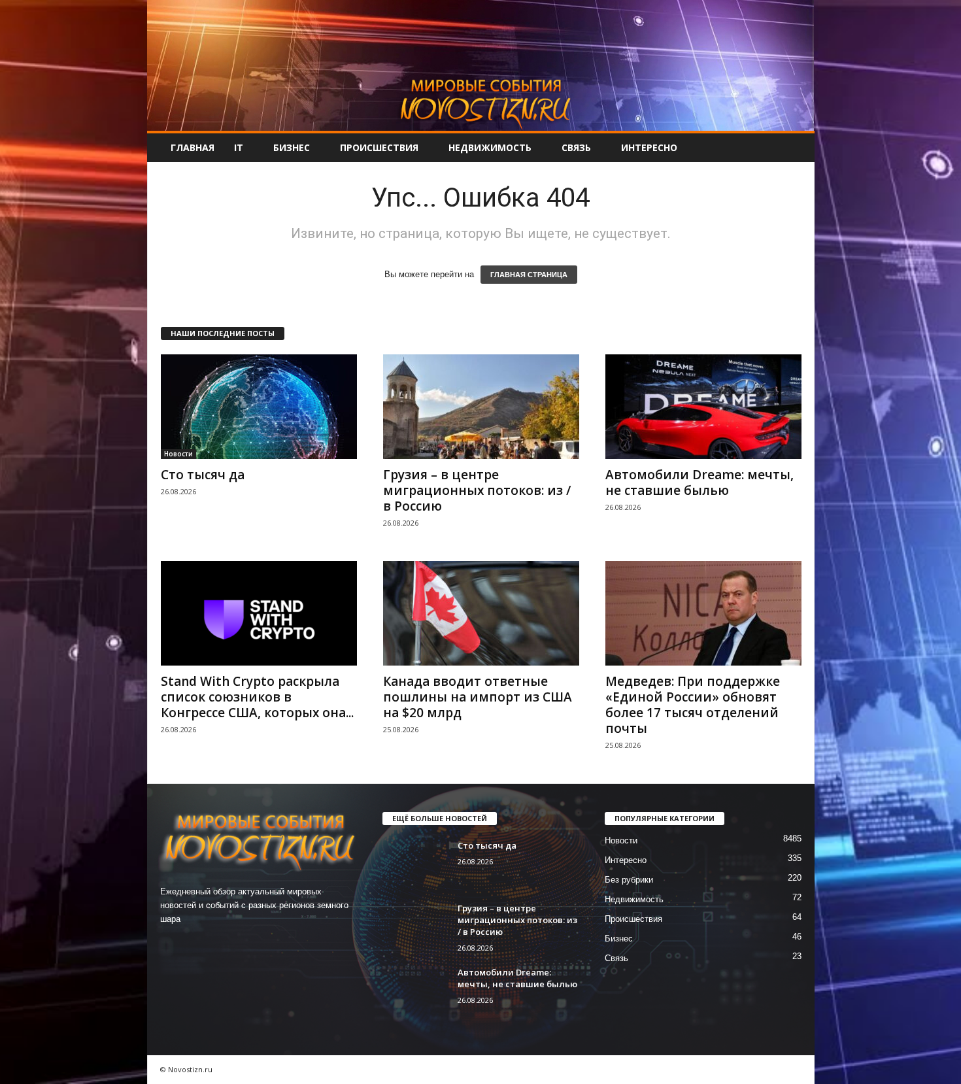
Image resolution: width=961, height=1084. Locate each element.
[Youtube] (253, 944)
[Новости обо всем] (481, 65)
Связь (576, 147)
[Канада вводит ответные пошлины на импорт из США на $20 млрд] (481, 613)
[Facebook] (173, 944)
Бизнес (291, 147)
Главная (192, 147)
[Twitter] (227, 944)
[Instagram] (200, 944)
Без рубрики (629, 880)
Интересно (649, 147)
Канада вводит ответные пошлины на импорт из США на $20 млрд (477, 697)
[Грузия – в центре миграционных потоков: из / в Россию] (481, 406)
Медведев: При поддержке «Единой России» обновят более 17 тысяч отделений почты (692, 705)
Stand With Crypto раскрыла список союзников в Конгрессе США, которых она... (257, 697)
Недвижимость (489, 147)
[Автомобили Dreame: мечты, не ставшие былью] (703, 406)
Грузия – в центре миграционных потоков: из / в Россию (477, 490)
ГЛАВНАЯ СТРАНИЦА (528, 275)
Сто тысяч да (202, 474)
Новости (178, 453)
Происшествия (379, 147)
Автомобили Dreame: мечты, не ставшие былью (699, 482)
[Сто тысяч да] (259, 406)
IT (238, 147)
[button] (795, 147)
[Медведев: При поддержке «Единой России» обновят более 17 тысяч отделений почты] (703, 613)
